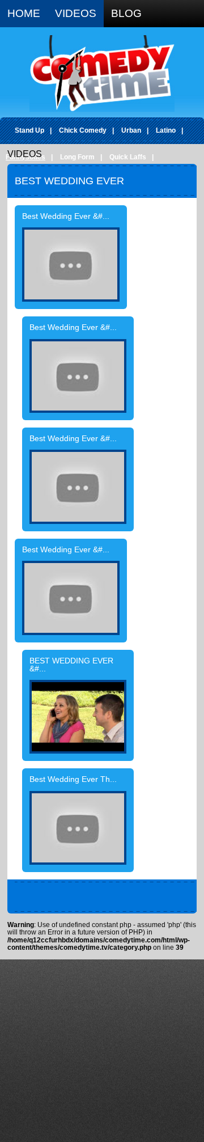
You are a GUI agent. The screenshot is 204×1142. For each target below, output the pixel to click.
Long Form (77, 157)
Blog (126, 13)
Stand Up (29, 130)
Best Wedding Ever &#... (65, 217)
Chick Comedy (83, 130)
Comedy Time (102, 73)
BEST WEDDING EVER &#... (71, 664)
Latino (166, 130)
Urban (131, 130)
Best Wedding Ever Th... (73, 780)
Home (23, 13)
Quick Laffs (127, 157)
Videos (75, 13)
